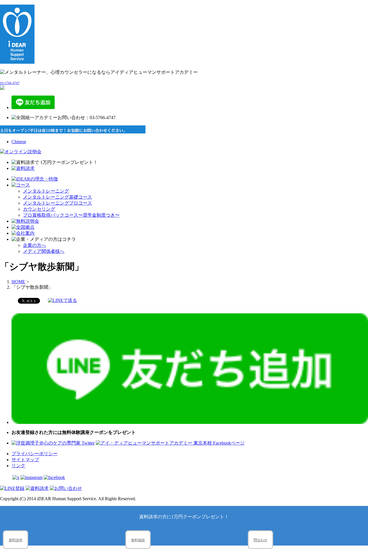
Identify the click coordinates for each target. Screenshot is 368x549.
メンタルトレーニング (46, 191)
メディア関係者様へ (43, 251)
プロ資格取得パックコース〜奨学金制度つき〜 (71, 215)
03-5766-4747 (10, 83)
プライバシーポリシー (34, 453)
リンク (18, 465)
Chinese (19, 141)
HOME (18, 281)
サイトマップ (25, 459)
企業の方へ (34, 245)
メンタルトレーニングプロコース (57, 203)
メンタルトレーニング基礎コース (57, 197)
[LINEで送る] (62, 300)
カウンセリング (39, 209)
